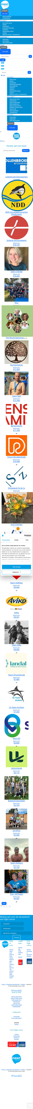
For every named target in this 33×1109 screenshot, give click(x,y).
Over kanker (6, 41)
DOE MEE (5, 51)
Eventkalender (6, 18)
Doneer (20, 957)
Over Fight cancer (7, 23)
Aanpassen (15, 572)
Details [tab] (17, 540)
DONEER (3, 47)
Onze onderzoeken (8, 42)
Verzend (16, 937)
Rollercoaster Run (14, 104)
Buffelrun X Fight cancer (16, 107)
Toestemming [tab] (6, 540)
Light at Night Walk (15, 102)
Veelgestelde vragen (8, 31)
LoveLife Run (13, 100)
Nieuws (5, 24)
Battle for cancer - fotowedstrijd (11, 34)
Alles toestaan (17, 567)
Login (2, 60)
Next (4, 903)
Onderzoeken (3, 37)
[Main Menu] (0, 131)
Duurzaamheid (14, 86)
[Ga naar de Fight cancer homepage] (5, 944)
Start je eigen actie (11, 951)
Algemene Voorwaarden (13, 984)
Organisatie (6, 26)
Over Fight (3, 20)
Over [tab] (27, 540)
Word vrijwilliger (7, 16)
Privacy (3, 984)
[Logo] (5, 5)
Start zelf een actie (15, 99)
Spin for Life (13, 109)
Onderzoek (5, 39)
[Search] (30, 56)
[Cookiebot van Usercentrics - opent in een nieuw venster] (24, 536)
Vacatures (5, 29)
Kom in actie (10, 96)
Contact (5, 33)
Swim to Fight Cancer (15, 105)
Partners (12, 89)
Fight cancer (13, 79)
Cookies (23, 984)
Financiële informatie (8, 28)
